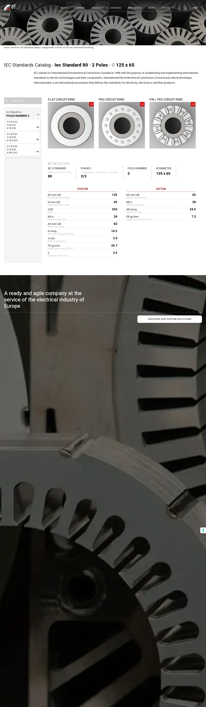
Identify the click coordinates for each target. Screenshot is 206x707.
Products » (16, 47)
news (151, 8)
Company (79, 8)
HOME (64, 8)
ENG (195, 8)
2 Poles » (59, 47)
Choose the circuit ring (83, 47)
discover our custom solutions (169, 319)
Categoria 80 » (48, 47)
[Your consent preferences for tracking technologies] (203, 530)
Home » (7, 47)
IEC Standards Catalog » (31, 47)
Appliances (135, 8)
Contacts (167, 8)
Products (97, 8)
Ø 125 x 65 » (68, 47)
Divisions (115, 8)
